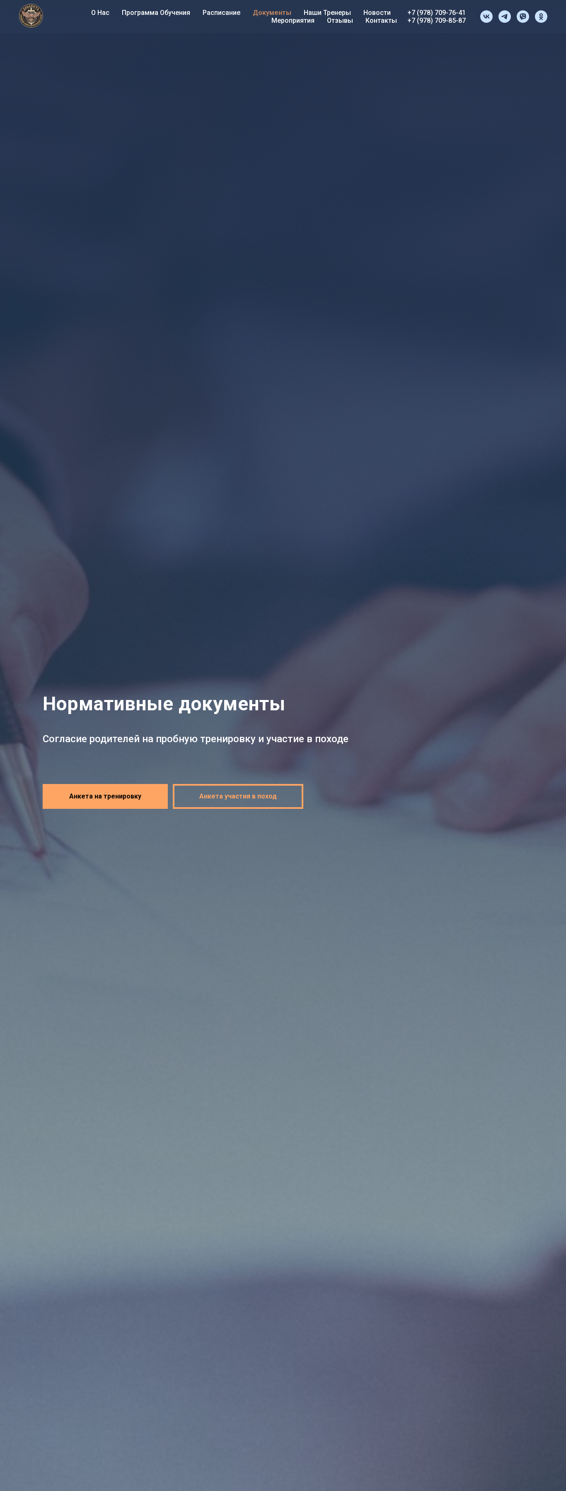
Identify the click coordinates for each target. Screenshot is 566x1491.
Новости (377, 13)
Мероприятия (292, 20)
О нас (100, 13)
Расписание (221, 13)
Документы (272, 13)
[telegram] (504, 16)
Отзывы (340, 20)
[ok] (541, 16)
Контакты (381, 20)
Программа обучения (156, 13)
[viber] (523, 16)
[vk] (486, 16)
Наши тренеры (327, 13)
